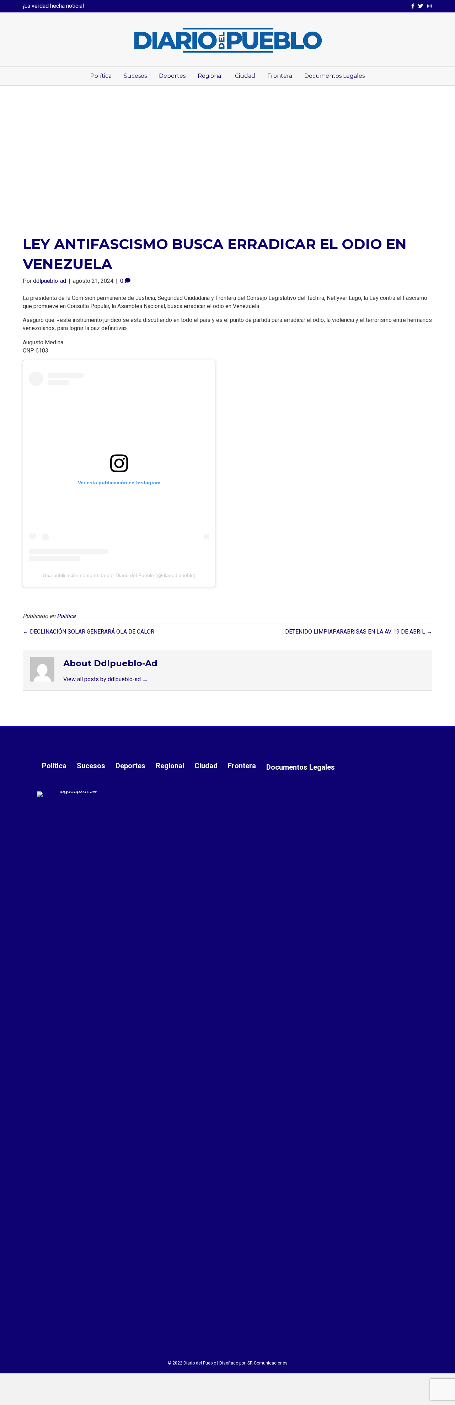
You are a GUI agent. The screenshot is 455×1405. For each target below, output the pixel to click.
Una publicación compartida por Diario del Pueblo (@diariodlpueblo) (119, 575)
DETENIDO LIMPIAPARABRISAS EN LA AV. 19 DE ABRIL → (358, 631)
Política (101, 75)
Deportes (172, 75)
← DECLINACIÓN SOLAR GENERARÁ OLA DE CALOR (88, 631)
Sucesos (135, 75)
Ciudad (245, 75)
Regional (210, 75)
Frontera (279, 75)
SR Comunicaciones (267, 1363)
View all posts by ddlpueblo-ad (105, 679)
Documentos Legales (334, 75)
